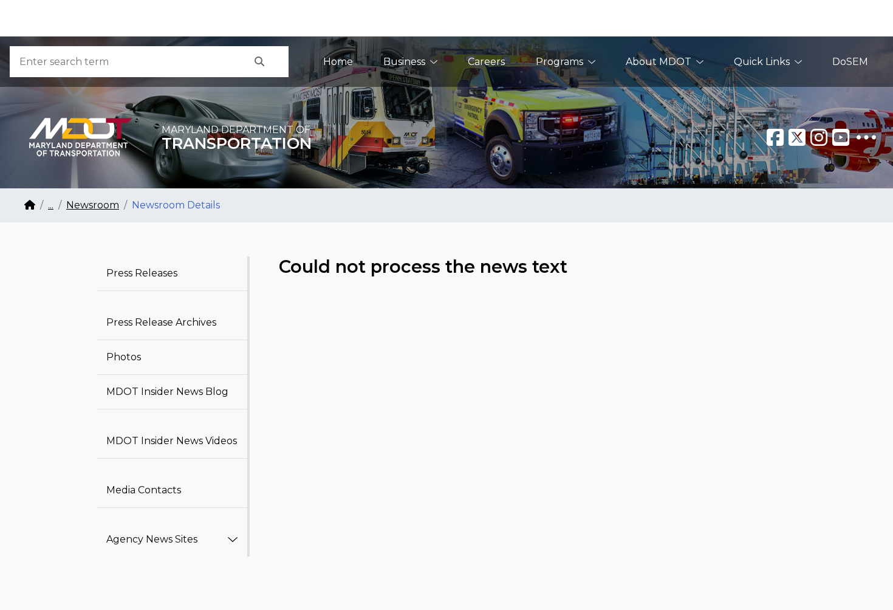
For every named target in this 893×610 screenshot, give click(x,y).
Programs (559, 61)
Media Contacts (143, 490)
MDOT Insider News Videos (171, 441)
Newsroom (92, 205)
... (50, 205)
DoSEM (850, 61)
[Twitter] (797, 137)
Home (338, 61)
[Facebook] (775, 137)
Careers (486, 61)
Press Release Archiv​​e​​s (161, 322)
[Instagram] (818, 137)
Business (404, 61)
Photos (123, 357)
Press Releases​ (141, 273)
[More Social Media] (866, 137)
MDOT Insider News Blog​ (167, 391)
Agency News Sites (151, 539)
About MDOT (658, 61)
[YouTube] (840, 137)
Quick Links (762, 61)
